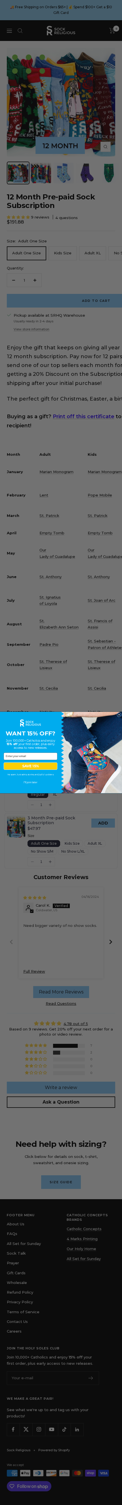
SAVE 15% (30, 766)
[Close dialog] (119, 715)
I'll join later (30, 782)
